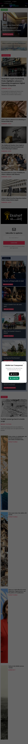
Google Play (15, 378)
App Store (15, 374)
